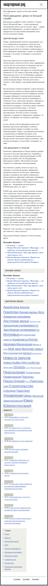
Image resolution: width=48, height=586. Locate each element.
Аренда (24, 307)
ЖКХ (6, 545)
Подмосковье (32, 372)
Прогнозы (28, 376)
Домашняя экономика (16, 316)
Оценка (27, 368)
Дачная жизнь (28, 312)
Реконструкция (14, 381)
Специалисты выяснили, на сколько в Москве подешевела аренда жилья (16, 462)
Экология (37, 395)
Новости (8, 410)
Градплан (10, 312)
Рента (27, 381)
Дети (41, 312)
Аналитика (11, 307)
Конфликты (20, 339)
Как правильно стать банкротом (20, 441)
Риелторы (36, 381)
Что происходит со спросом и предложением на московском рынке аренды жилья (18, 430)
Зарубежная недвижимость (21, 329)
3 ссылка (35, 579)
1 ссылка (16, 579)
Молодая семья (32, 348)
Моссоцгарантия (12, 353)
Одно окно (8, 368)
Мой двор (14, 348)
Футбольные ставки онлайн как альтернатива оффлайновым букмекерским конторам (18, 486)
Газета (7, 534)
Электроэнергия (13, 400)
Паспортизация (36, 368)
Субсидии (9, 390)
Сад (5, 386)
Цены (28, 395)
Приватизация (12, 376)
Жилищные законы (12, 541)
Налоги (27, 353)
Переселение (14, 372)
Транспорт (23, 390)
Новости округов (17, 358)
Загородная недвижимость (20, 325)
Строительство (21, 386)
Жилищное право (11, 556)
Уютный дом (9, 563)
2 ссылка (26, 579)
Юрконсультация (17, 406)
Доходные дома (34, 321)
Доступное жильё (16, 321)
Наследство (36, 353)
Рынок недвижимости (13, 549)
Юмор (28, 400)
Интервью (11, 334)
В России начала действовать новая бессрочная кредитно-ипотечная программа (17, 521)
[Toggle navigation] (41, 4)
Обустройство (30, 362)
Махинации (24, 344)
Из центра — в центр (15, 245)
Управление (13, 395)
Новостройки (12, 362)
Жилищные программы (13, 552)
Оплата (19, 367)
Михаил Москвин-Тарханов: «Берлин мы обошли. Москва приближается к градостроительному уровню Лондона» (23, 259)
